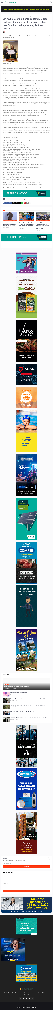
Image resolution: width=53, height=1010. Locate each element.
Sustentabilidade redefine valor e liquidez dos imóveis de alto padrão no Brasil (28, 705)
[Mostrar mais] (30, 203)
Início (26, 1005)
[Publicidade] (26, 9)
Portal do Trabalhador (31, 1007)
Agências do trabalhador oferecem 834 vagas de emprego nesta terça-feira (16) (28, 717)
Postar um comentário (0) (26, 245)
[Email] (27, 203)
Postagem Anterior (6, 250)
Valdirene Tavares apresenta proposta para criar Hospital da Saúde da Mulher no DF (10, 224)
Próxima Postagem (46, 250)
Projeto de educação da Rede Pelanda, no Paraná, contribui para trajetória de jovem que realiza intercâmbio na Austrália (26, 225)
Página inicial (5, 16)
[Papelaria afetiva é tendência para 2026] (6, 694)
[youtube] (26, 998)
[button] (2, 2)
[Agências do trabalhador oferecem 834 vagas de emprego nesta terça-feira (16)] (6, 719)
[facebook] (20, 998)
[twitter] (23, 998)
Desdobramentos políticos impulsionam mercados (22, 711)
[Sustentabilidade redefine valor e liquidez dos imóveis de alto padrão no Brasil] (6, 707)
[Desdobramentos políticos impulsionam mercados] (6, 713)
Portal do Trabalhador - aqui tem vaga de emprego (20, 16)
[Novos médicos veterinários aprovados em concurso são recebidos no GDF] (6, 700)
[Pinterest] (25, 203)
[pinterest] (32, 998)
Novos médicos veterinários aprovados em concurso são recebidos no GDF (27, 698)
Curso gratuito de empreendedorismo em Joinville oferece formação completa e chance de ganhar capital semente (43, 225)
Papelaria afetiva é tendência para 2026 (19, 692)
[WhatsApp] (22, 203)
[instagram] (29, 998)
